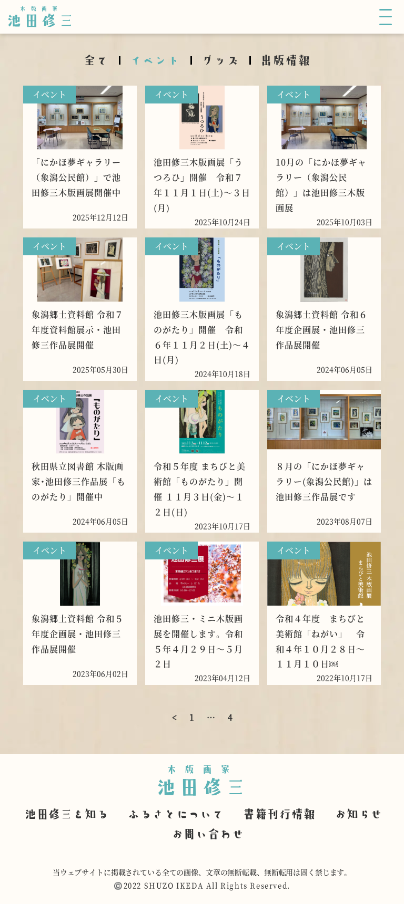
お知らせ (358, 813)
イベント (154, 59)
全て (95, 59)
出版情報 (285, 59)
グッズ (220, 59)
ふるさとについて (175, 813)
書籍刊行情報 (279, 813)
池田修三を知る (66, 813)
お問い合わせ (207, 833)
